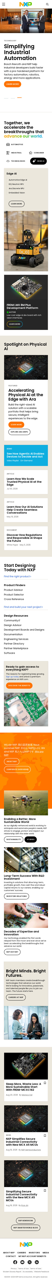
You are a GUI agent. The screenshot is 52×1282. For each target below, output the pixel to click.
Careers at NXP (15, 997)
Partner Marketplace (16, 648)
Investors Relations (16, 896)
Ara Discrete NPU (16, 188)
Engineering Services (16, 639)
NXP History (12, 952)
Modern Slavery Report (12, 1271)
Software (9, 653)
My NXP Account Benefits (32, 1256)
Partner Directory (14, 643)
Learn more (16, 204)
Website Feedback (41, 1271)
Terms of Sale (35, 1268)
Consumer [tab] (39, 153)
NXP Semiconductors (31, 1149)
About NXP (12, 761)
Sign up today (12, 676)
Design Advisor (13, 625)
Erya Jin (24, 1205)
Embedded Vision (17, 192)
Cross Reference (14, 599)
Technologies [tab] (18, 161)
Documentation (13, 634)
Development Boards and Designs (24, 629)
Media (46, 1252)
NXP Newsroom (25, 1220)
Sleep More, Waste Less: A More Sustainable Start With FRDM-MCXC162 (23, 1086)
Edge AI (12, 173)
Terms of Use (23, 1268)
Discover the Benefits (19, 685)
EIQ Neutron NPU (16, 184)
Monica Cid (27, 1095)
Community (11, 620)
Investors (34, 1252)
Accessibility (28, 1271)
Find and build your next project (22, 607)
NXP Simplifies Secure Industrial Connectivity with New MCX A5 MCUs (22, 1141)
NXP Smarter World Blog (25, 1228)
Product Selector (14, 594)
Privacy (14, 1268)
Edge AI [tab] (40, 161)
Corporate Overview (17, 769)
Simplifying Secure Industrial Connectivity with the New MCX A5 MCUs (21, 1196)
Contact (11, 1256)
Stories (30, 839)
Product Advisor (13, 590)
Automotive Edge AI (18, 180)
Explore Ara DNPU (19, 432)
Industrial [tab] (16, 153)
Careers (21, 1252)
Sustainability (13, 839)
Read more (12, 90)
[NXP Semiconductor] (25, 4)
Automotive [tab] (17, 144)
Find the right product (17, 576)
